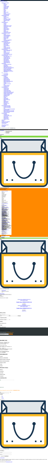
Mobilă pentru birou (5, 41)
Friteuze (5, 97)
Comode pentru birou (7, 47)
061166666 (3, 126)
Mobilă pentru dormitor (5, 2)
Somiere (5, 10)
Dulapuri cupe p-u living (7, 26)
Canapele (5, 24)
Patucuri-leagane (6, 59)
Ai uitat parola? (2, 457)
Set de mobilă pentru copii (7, 55)
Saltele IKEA (6, 71)
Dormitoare (5, 4)
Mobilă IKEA (4, 63)
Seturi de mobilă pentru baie (8, 54)
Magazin (1, 369)
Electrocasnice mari (5, 75)
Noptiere (5, 5)
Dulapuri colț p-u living (7, 32)
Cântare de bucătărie (7, 94)
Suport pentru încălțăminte (8, 39)
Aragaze (5, 82)
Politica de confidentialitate (4, 357)
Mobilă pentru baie (4, 49)
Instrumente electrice (5, 122)
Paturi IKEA (6, 65)
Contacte (1, 356)
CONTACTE (4, 125)
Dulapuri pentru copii (7, 58)
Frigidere (5, 76)
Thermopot (5, 104)
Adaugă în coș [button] (24, 304)
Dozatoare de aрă (6, 86)
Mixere (5, 100)
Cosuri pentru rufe (6, 53)
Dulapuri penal (6, 31)
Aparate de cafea (6, 87)
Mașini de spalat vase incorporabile (9, 110)
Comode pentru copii (7, 57)
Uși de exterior (6, 74)
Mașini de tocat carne (7, 99)
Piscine (3, 120)
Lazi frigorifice (6, 77)
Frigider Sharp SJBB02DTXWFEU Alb (24, 302)
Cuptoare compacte (6, 85)
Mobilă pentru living (5, 22)
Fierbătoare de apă (6, 95)
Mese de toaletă (4, 200)
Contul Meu (2, 371)
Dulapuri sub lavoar (7, 52)
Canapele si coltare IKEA (7, 64)
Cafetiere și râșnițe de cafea (8, 93)
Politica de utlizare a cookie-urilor (5, 359)
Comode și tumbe (6, 6)
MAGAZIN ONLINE (5, 124)
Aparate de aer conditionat (6, 121)
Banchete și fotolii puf (7, 13)
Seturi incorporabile (7, 112)
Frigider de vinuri (6, 78)
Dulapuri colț (6, 8)
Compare (26, 300)
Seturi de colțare (6, 17)
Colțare (5, 23)
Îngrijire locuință (4, 113)
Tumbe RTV (6, 27)
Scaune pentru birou (7, 45)
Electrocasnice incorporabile (6, 105)
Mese (4, 21)
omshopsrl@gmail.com (5, 351)
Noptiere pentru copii (7, 62)
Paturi (4, 3)
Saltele (5, 11)
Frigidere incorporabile (7, 106)
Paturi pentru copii (6, 56)
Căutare (1, 394)
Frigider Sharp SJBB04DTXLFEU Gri (24, 308)
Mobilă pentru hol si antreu (6, 33)
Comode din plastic (6, 40)
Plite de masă (6, 102)
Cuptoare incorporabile (7, 107)
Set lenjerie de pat (6, 14)
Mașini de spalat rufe (7, 79)
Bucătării (5, 16)
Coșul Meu (1, 372)
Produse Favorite (2, 374)
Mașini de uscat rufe (7, 80)
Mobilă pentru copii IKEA (8, 66)
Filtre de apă (5, 96)
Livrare (1, 364)
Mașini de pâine (6, 98)
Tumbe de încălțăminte (7, 35)
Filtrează (19, 315)
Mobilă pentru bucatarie (5, 15)
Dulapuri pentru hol (7, 34)
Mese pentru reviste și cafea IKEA (9, 67)
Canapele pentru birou (7, 42)
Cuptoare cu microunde (7, 83)
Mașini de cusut (6, 118)
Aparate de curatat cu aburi (8, 115)
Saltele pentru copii (6, 61)
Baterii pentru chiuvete (7, 18)
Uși (2, 72)
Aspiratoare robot (6, 114)
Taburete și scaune (6, 20)
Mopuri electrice (6, 117)
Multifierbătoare (6, 101)
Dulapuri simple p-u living (8, 25)
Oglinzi (5, 30)
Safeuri (5, 46)
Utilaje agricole (4, 123)
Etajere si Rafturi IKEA (7, 69)
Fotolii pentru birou (6, 43)
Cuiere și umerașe (6, 36)
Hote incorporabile (6, 109)
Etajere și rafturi (6, 29)
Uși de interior (6, 73)
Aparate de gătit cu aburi (7, 91)
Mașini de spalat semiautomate (8, 81)
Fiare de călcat (6, 116)
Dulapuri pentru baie (7, 50)
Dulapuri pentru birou (7, 48)
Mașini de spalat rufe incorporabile (9, 111)
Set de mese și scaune (7, 19)
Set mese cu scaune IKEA (7, 68)
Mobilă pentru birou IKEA (8, 70)
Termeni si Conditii (3, 362)
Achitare (1, 365)
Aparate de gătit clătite (7, 90)
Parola (1, 454)
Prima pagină (4, 290)
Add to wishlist (22, 300)
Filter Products (2, 293)
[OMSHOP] (2, 0)
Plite (4, 108)
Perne (4, 9)
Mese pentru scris (6, 60)
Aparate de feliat (6, 89)
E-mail (1, 452)
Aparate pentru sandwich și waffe (9, 92)
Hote (4, 84)
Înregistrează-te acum (9, 461)
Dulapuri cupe (6, 7)
